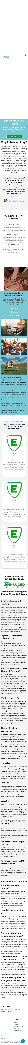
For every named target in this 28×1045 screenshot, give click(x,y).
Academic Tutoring (19, 1026)
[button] (25, 55)
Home (15, 1022)
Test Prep (16, 1024)
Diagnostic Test (18, 1030)
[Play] (14, 588)
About (15, 1028)
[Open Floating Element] (23, 1041)
